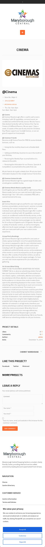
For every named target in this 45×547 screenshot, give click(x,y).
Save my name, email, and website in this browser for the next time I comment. (23, 421)
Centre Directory (8, 485)
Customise (22, 535)
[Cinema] (22, 73)
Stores (4, 482)
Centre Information (9, 499)
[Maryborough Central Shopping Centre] (22, 16)
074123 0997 (9, 100)
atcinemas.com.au (10, 104)
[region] (22, 526)
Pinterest (25, 366)
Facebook (5, 366)
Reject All (22, 542)
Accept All (22, 529)
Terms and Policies (9, 502)
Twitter (16, 366)
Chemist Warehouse (29, 351)
